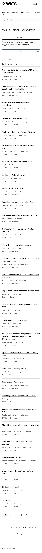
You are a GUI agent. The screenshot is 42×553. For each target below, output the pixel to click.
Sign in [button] (35, 4)
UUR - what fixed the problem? (14, 369)
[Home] (9, 5)
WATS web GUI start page (12, 188)
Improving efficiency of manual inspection (19, 395)
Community (25, 12)
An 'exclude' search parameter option (17, 161)
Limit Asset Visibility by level (13, 175)
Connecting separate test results (15, 118)
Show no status (8, 59)
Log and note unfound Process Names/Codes (20, 291)
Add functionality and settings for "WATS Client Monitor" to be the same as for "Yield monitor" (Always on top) (21, 336)
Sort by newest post (9, 64)
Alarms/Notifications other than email (17, 245)
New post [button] (21, 37)
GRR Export (6, 500)
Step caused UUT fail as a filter (14, 320)
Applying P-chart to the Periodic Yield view (19, 132)
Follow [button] (21, 51)
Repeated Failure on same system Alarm (18, 202)
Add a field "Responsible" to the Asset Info (19, 215)
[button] (30, 4)
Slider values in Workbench (13, 382)
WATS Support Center (10, 12)
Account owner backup (11, 457)
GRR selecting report (10, 487)
